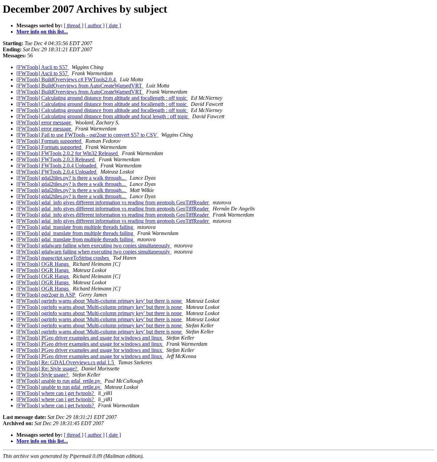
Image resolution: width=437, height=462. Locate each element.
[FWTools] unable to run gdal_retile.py (59, 381)
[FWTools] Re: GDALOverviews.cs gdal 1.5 (65, 362)
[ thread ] (73, 25)
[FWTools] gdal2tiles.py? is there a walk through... (71, 178)
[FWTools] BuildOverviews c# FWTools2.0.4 (66, 79)
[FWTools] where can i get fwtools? (55, 393)
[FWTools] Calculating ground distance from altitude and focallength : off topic (102, 98)
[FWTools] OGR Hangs (43, 264)
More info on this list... (42, 32)
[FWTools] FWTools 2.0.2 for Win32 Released (67, 153)
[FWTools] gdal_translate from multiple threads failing (75, 227)
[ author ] (94, 25)
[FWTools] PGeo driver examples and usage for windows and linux (90, 338)
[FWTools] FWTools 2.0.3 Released (56, 159)
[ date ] (113, 25)
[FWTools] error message (44, 122)
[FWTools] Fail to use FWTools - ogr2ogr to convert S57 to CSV (87, 135)
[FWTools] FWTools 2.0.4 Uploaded (57, 165)
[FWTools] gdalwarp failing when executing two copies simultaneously (93, 245)
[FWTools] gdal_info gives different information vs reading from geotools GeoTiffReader (113, 202)
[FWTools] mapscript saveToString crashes (63, 258)
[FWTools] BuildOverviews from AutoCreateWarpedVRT (79, 86)
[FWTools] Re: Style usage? (47, 368)
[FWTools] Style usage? (43, 375)
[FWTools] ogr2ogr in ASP (46, 295)
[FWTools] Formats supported (49, 141)
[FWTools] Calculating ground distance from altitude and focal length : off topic (102, 116)
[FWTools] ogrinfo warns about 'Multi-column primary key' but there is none (99, 301)
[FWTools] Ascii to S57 (42, 67)
